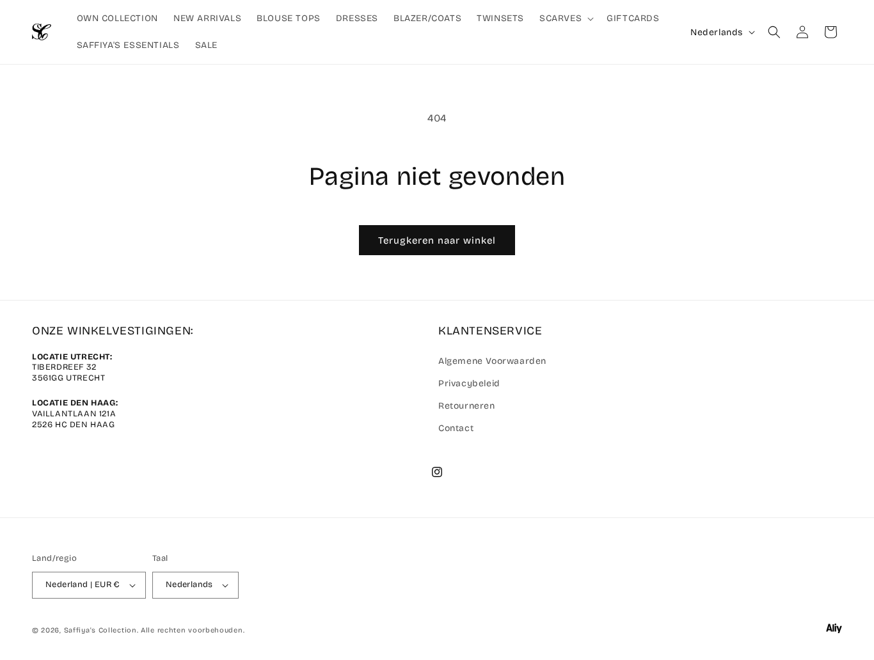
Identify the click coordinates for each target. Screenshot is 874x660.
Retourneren (466, 405)
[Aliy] (834, 630)
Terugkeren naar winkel (437, 240)
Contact (455, 428)
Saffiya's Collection (100, 630)
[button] (565, 18)
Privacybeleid (469, 383)
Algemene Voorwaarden (492, 361)
